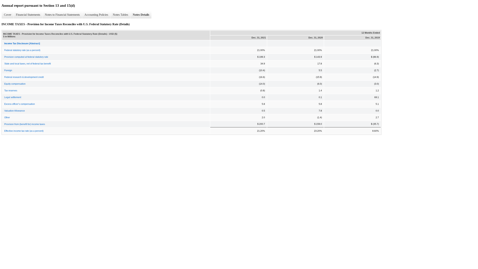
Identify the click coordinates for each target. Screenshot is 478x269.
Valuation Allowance (14, 111)
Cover (7, 14)
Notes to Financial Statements (62, 14)
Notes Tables (120, 14)
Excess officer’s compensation (19, 104)
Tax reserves (10, 90)
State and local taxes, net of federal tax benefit (27, 64)
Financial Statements (28, 14)
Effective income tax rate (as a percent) (24, 131)
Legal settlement (12, 97)
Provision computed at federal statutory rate (26, 57)
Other (7, 117)
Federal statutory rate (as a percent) (22, 50)
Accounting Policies (96, 14)
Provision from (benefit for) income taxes (24, 124)
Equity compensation (15, 84)
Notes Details (141, 14)
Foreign (8, 70)
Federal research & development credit (24, 77)
